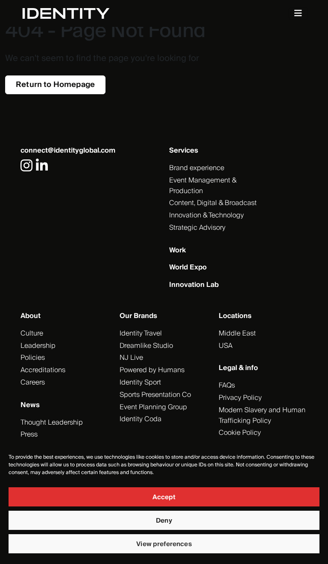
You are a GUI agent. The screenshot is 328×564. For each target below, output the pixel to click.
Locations (235, 316)
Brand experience (196, 168)
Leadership (38, 346)
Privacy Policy (240, 398)
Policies (32, 358)
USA (225, 346)
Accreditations (42, 370)
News (30, 405)
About (30, 316)
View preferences (163, 544)
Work (177, 250)
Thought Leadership (51, 422)
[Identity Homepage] (74, 13)
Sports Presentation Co (155, 395)
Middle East (237, 333)
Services (183, 150)
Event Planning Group (153, 407)
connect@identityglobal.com (67, 150)
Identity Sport (140, 382)
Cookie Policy (240, 433)
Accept (164, 497)
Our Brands (138, 316)
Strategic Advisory (197, 228)
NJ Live (131, 358)
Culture (31, 333)
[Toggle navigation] (298, 13)
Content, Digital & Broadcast (213, 203)
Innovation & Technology (206, 215)
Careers (32, 382)
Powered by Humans (152, 370)
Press (29, 434)
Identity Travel (141, 333)
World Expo (188, 267)
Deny (164, 520)
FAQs (227, 385)
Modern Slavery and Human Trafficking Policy (262, 415)
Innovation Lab (194, 285)
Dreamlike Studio (146, 346)
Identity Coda (140, 419)
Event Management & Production (202, 185)
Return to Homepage (55, 84)
